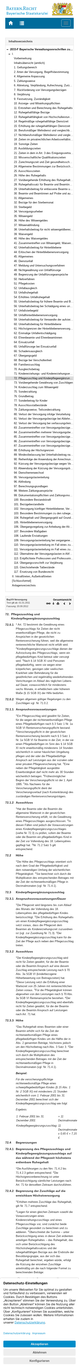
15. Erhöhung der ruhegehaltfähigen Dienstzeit (42, 126)
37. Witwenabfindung (26, 225)
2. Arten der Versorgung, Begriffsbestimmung (41, 72)
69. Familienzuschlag (27, 364)
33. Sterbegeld (23, 207)
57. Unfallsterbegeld (26, 310)
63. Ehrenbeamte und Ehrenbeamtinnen (38, 337)
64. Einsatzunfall (24, 342)
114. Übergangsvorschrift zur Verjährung (38, 562)
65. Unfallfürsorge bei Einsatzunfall (35, 346)
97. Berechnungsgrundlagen (31, 486)
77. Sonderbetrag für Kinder (30, 400)
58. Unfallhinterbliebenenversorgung (35, 315)
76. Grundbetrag (23, 396)
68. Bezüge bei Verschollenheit (33, 360)
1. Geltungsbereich (25, 67)
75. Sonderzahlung (25, 391)
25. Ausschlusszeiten (27, 171)
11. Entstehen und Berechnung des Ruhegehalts (43, 108)
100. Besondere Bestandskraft (32, 499)
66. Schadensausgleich (28, 351)
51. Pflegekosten (24, 283)
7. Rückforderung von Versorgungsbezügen (40, 90)
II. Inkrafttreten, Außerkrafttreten (31, 576)
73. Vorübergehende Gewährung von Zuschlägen (43, 382)
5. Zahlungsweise (24, 81)
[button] (7, 49)
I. (13, 54)
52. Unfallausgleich (25, 288)
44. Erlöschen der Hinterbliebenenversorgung (41, 252)
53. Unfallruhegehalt (26, 292)
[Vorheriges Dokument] (64, 603)
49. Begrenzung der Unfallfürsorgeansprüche (41, 274)
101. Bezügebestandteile (29, 504)
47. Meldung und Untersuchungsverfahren (39, 265)
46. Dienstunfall (23, 261)
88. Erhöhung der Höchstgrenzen (34, 450)
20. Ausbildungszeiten (27, 148)
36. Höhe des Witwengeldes (31, 220)
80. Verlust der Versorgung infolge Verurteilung (42, 414)
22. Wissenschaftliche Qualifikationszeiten (40, 157)
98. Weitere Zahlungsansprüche (33, 490)
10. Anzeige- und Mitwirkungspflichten (37, 103)
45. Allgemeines (23, 256)
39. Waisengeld (23, 234)
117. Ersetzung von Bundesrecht (34, 571)
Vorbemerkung (22, 58)
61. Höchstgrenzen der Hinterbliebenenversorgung (44, 328)
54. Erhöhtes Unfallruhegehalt (32, 297)
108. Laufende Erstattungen (31, 535)
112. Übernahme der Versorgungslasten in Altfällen (44, 553)
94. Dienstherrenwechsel (29, 472)
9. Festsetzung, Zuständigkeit (32, 99)
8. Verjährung (22, 94)
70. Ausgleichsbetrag (26, 369)
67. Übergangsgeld (25, 355)
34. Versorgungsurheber (28, 211)
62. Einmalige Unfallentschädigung (35, 333)
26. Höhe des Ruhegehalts (30, 175)
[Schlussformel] (21, 580)
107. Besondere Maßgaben (30, 531)
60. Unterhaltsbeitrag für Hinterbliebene (37, 324)
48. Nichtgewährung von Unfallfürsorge (37, 270)
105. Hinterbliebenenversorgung (33, 522)
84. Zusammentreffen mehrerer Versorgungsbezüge (45, 432)
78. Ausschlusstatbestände (30, 405)
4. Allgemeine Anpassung (29, 76)
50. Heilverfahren (24, 279)
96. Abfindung (22, 481)
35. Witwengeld (23, 216)
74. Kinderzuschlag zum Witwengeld (36, 387)
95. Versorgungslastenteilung (31, 477)
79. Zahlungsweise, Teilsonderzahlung (37, 409)
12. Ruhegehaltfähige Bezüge (32, 112)
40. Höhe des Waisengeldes (31, 238)
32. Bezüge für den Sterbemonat (34, 202)
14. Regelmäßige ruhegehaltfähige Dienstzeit (41, 121)
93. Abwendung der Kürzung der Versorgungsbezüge (46, 468)
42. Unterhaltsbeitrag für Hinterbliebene (37, 247)
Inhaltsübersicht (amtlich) (29, 63)
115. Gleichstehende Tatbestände (34, 567)
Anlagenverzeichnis (24, 585)
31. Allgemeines (23, 198)
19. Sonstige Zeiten (26, 144)
